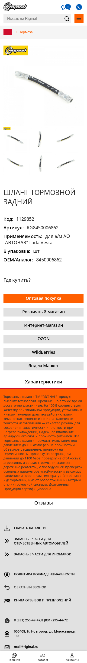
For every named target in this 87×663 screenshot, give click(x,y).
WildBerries (43, 352)
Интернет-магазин (43, 325)
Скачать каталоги (30, 528)
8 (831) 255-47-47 (27, 620)
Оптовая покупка (43, 299)
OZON (44, 339)
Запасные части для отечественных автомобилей (41, 541)
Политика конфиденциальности (44, 574)
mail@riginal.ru (26, 647)
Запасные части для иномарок (42, 554)
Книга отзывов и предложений (42, 600)
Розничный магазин (43, 312)
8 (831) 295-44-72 (54, 620)
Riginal (15, 7)
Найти (67, 18)
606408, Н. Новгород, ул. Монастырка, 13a (45, 634)
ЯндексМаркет (43, 366)
